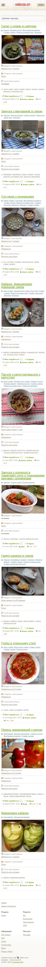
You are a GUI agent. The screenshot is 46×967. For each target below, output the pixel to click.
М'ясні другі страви (21, 647)
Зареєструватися (8, 906)
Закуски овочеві (17, 115)
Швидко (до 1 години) (10, 68)
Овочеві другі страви (22, 291)
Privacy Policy (7, 951)
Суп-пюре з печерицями (17, 196)
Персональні (28, 922)
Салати (6, 30)
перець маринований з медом (20, 796)
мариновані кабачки (17, 877)
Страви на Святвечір (29, 386)
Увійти (41, 5)
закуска (6, 539)
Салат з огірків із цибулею (18, 26)
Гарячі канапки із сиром (17, 555)
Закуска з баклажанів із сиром (21, 111)
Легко (3, 76)
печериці (18, 262)
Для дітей (34, 291)
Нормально (6, 248)
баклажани (7, 174)
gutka (22, 547)
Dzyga (25, 804)
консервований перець (28, 794)
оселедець (14, 539)
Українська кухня (23, 384)
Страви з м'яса (34, 647)
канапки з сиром (16, 621)
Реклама (26, 935)
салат (5, 89)
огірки (11, 89)
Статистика (6, 945)
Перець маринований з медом (21, 729)
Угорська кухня (22, 649)
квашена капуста (32, 450)
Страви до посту (37, 381)
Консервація (8, 734)
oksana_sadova (27, 99)
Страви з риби (16, 482)
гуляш (5, 710)
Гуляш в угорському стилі (18, 643)
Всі (24, 915)
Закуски (7, 115)
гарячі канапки (28, 621)
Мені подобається (12, 96)
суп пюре (10, 262)
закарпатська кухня (31, 452)
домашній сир (32, 352)
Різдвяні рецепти (10, 384)
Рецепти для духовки (10, 169)
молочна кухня (27, 262)
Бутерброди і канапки (19, 560)
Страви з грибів (33, 205)
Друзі (3, 948)
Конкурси (38, 32)
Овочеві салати (16, 30)
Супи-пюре (19, 201)
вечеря (25, 710)
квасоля (6, 450)
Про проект (6, 935)
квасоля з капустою (17, 450)
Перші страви (9, 201)
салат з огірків (19, 89)
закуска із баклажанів (32, 177)
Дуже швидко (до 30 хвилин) (13, 600)
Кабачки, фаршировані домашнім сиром (16, 285)
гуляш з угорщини (15, 710)
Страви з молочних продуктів (15, 564)
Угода (3, 941)
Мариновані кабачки (15, 813)
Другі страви (8, 291)
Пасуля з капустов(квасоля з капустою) (20, 375)
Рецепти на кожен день (25, 32)
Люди (3, 915)
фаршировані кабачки (18, 352)
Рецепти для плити (9, 256)
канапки (6, 621)
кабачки (6, 352)
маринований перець (11, 794)
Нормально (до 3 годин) (11, 689)
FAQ (3, 938)
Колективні (27, 919)
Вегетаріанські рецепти (31, 30)
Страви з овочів (9, 32)
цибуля (28, 89)
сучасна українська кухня (13, 452)
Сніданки (31, 560)
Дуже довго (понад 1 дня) (12, 429)
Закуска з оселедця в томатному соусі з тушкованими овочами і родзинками (23, 475)
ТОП (25, 925)
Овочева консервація (22, 734)
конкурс (35, 89)
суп (4, 262)
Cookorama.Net (17, 962)
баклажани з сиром (19, 174)
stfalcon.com (24, 958)
